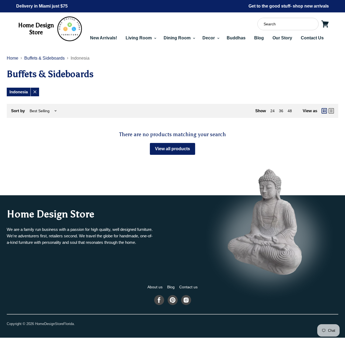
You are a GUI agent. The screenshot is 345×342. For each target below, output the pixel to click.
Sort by (18, 110)
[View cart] (325, 24)
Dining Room (178, 38)
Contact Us (312, 38)
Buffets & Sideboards (44, 58)
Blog (259, 38)
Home (12, 58)
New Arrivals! (103, 38)
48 (290, 111)
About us (155, 287)
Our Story (282, 38)
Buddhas (236, 38)
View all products (172, 148)
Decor (209, 38)
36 (281, 111)
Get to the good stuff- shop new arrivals (289, 6)
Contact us (188, 287)
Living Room (139, 38)
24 (272, 111)
